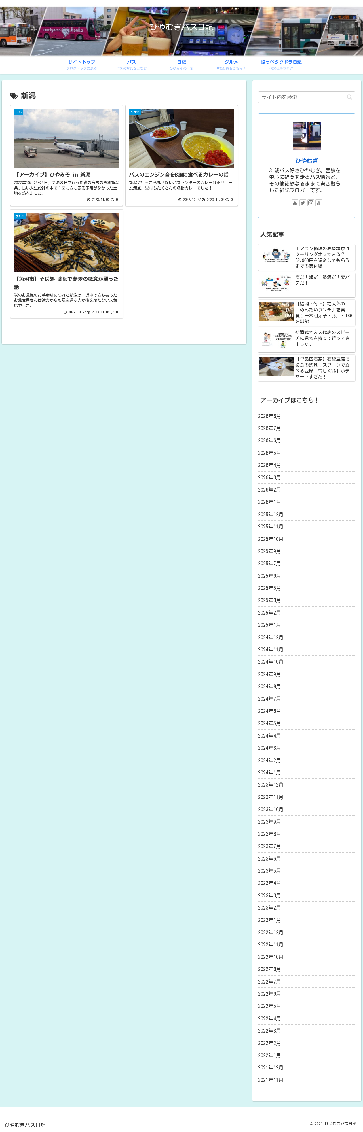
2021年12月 (271, 1067)
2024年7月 (269, 698)
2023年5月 (269, 870)
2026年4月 (269, 465)
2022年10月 (271, 956)
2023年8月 (269, 833)
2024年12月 (271, 637)
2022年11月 (271, 944)
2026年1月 (269, 501)
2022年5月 (269, 1005)
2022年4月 (269, 1018)
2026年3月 (269, 477)
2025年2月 (269, 612)
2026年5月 (269, 452)
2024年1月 (269, 772)
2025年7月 (269, 563)
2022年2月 (269, 1043)
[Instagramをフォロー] (310, 202)
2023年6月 (269, 858)
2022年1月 (269, 1055)
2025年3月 (269, 600)
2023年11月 (271, 797)
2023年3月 (269, 895)
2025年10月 (271, 538)
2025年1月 (269, 624)
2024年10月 (271, 661)
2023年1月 (269, 920)
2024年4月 (269, 735)
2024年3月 (269, 747)
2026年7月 (269, 428)
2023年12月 (271, 784)
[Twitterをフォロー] (302, 202)
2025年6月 (269, 575)
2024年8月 (269, 686)
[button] (349, 97)
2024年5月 (269, 723)
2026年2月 (269, 489)
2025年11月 (271, 526)
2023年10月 (271, 809)
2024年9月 (269, 674)
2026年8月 (269, 416)
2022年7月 (269, 981)
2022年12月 (271, 932)
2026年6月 (269, 440)
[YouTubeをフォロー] (318, 202)
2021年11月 (271, 1079)
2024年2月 (269, 760)
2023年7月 (269, 846)
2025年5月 (269, 588)
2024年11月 (271, 649)
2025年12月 (271, 514)
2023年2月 (269, 907)
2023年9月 (269, 821)
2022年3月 (269, 1030)
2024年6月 (269, 710)
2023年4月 (269, 882)
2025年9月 (269, 551)
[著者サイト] (295, 202)
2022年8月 (269, 969)
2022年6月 (269, 993)
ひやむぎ (307, 160)
